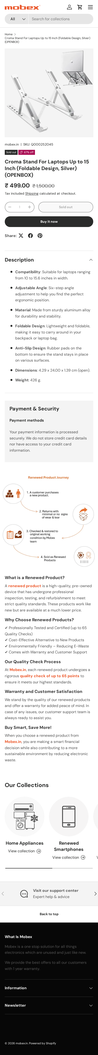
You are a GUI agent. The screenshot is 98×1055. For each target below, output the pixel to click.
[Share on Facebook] (30, 235)
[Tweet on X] (21, 235)
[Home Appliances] (24, 816)
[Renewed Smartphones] (68, 816)
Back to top (49, 914)
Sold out (66, 207)
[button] (80, 7)
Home (9, 34)
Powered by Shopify (42, 1043)
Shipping (32, 193)
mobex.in (12, 144)
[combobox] (49, 19)
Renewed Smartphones (68, 846)
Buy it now (49, 221)
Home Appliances (25, 843)
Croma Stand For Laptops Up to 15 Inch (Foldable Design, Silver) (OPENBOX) (47, 40)
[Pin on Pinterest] (40, 235)
